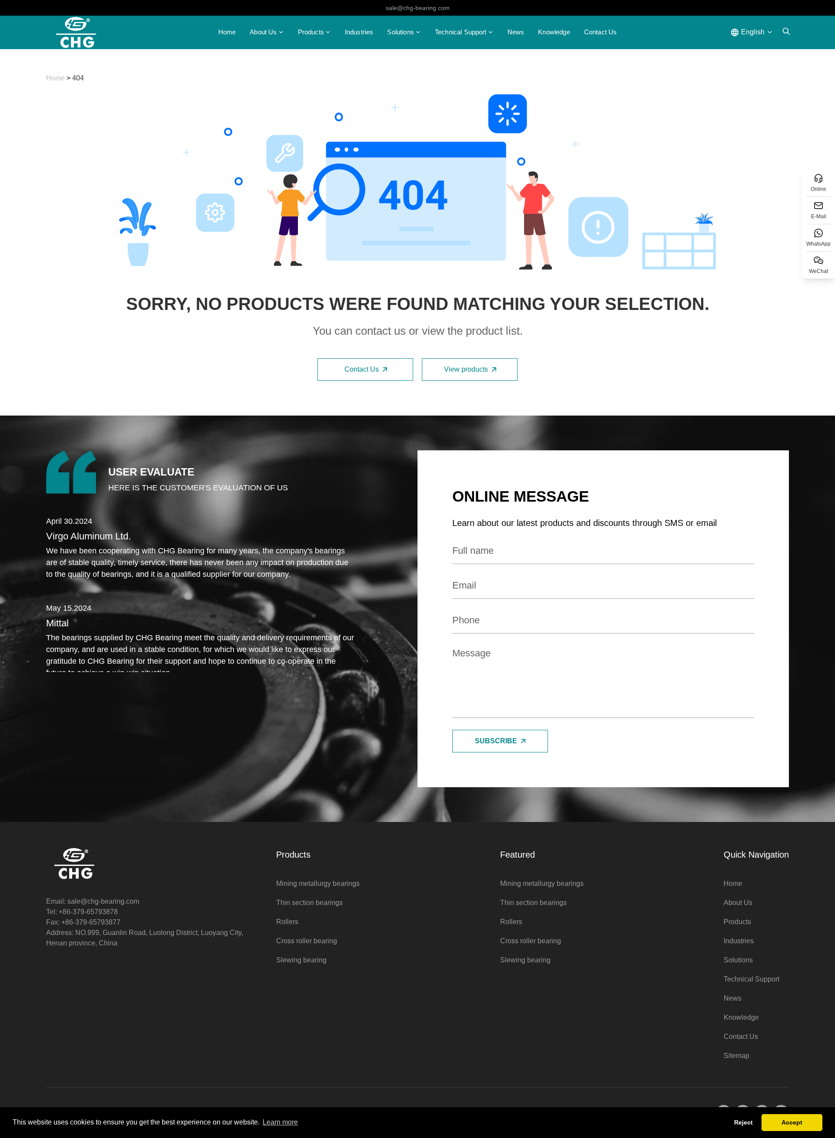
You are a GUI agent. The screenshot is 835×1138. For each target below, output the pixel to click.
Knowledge (554, 32)
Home (227, 32)
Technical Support (461, 32)
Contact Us (600, 32)
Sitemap (736, 1055)
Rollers (287, 921)
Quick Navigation (756, 854)
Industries (359, 32)
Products (311, 32)
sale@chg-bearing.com (418, 7)
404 (78, 78)
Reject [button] (743, 1122)
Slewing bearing (301, 960)
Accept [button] (792, 1122)
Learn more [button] (280, 1122)
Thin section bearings (309, 902)
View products (466, 369)
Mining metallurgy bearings (318, 883)
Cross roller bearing (306, 941)
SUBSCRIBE (496, 741)
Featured (517, 854)
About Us (738, 902)
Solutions (738, 960)
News (516, 32)
